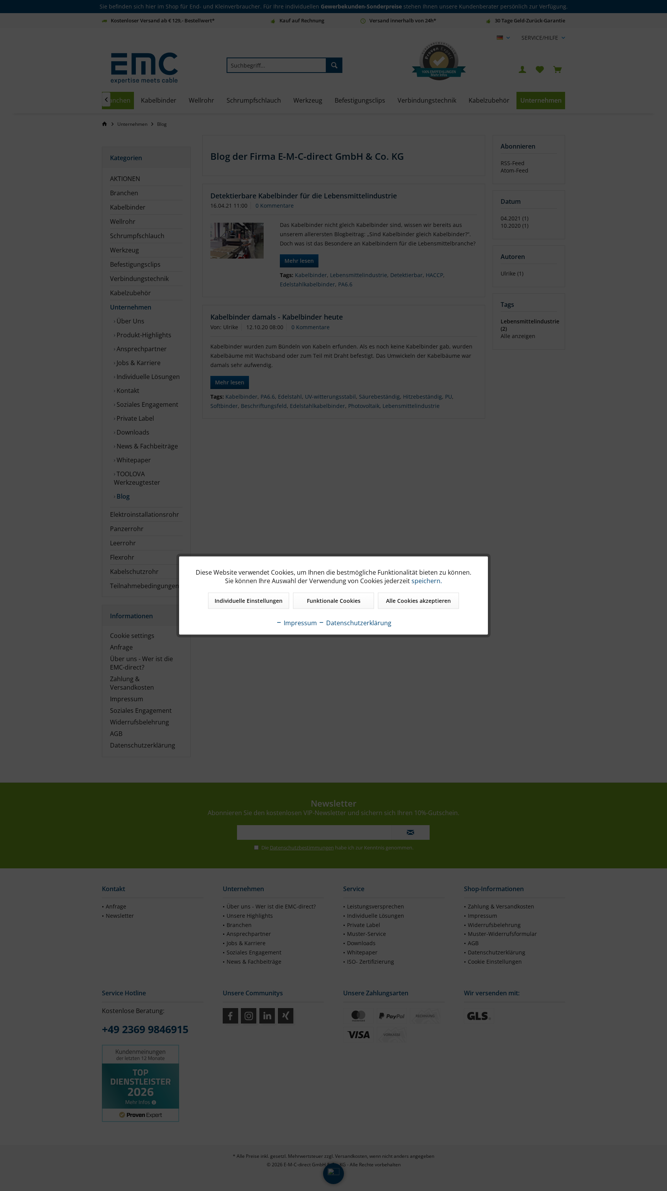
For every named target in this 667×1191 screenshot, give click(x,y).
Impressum (299, 623)
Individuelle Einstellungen (249, 600)
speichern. (426, 581)
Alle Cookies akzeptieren (418, 600)
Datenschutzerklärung (358, 623)
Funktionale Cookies (334, 600)
